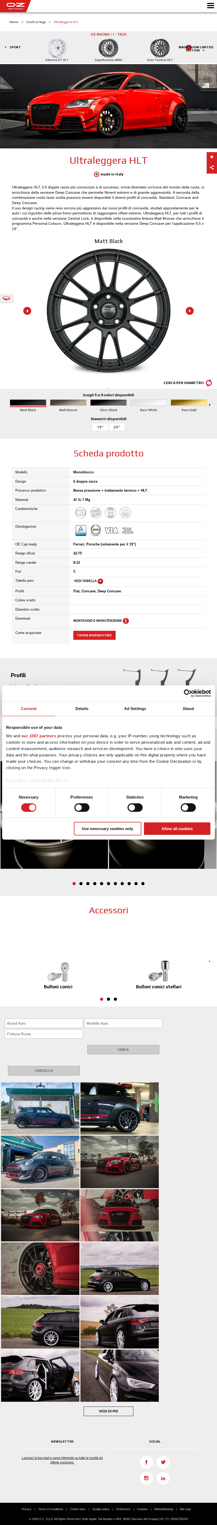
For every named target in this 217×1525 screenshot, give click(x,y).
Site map (185, 1509)
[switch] (81, 807)
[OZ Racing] (54, 6)
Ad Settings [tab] (135, 708)
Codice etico (78, 1509)
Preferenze (123, 1509)
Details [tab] (81, 708)
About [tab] (188, 708)
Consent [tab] (29, 708)
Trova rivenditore (94, 635)
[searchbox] (44, 1023)
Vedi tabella (86, 581)
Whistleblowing (163, 1509)
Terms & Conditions (50, 1509)
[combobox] (44, 1023)
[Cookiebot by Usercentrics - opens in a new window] (188, 693)
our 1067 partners (38, 735)
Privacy (26, 1509)
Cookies (142, 1509)
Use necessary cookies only (107, 828)
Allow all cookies (177, 828)
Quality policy (101, 1509)
